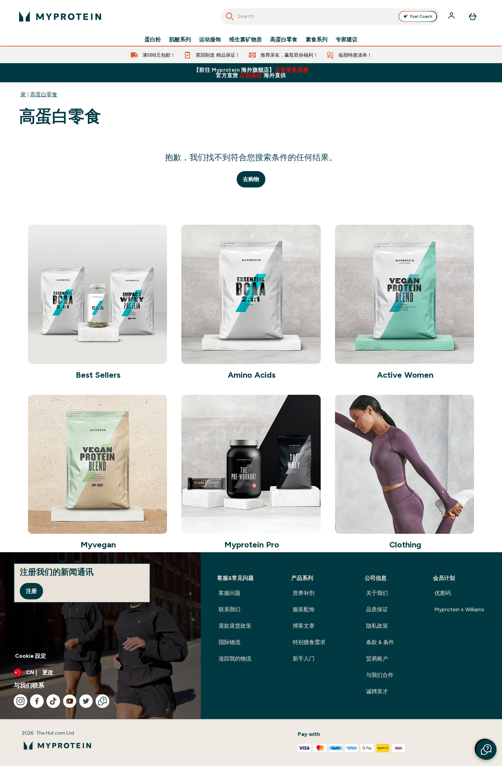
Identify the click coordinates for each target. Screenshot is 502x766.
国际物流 (229, 642)
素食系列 (316, 39)
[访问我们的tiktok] (53, 701)
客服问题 (229, 593)
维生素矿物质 (245, 39)
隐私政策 (377, 626)
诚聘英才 (377, 691)
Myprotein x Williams (459, 609)
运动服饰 (210, 39)
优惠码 (442, 593)
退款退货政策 (235, 626)
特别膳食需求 (309, 642)
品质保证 (377, 609)
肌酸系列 (180, 39)
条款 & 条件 (380, 642)
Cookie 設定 (30, 656)
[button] (486, 749)
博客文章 (304, 626)
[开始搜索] (230, 16)
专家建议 (347, 39)
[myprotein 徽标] (60, 16)
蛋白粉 (152, 39)
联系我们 (229, 609)
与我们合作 (379, 675)
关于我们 (377, 593)
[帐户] (452, 16)
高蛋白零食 (283, 39)
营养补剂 (304, 593)
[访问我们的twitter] (86, 701)
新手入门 (304, 658)
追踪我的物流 (235, 658)
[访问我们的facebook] (37, 701)
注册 (31, 591)
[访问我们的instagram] (20, 701)
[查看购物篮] (472, 16)
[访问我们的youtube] (69, 701)
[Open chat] (102, 701)
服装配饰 (304, 609)
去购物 (251, 179)
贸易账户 (377, 658)
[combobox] (330, 16)
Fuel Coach (421, 16)
